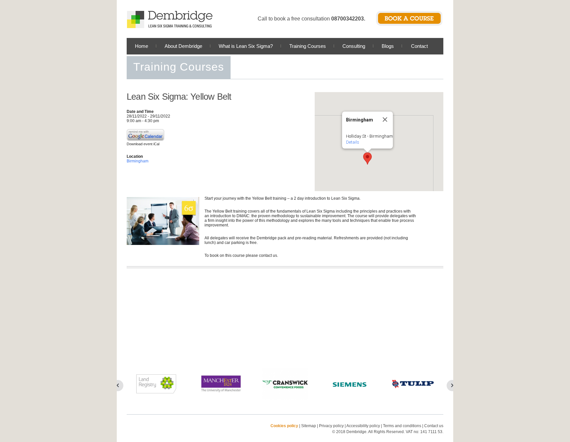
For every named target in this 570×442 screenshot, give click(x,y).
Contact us (433, 426)
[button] (367, 158)
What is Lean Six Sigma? (246, 46)
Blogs (388, 46)
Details (352, 142)
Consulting (353, 46)
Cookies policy (284, 426)
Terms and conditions (402, 426)
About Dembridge (183, 46)
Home (141, 46)
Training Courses (307, 46)
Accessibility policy (363, 426)
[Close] (385, 119)
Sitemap (308, 426)
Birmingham (137, 161)
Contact (419, 46)
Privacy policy (332, 426)
